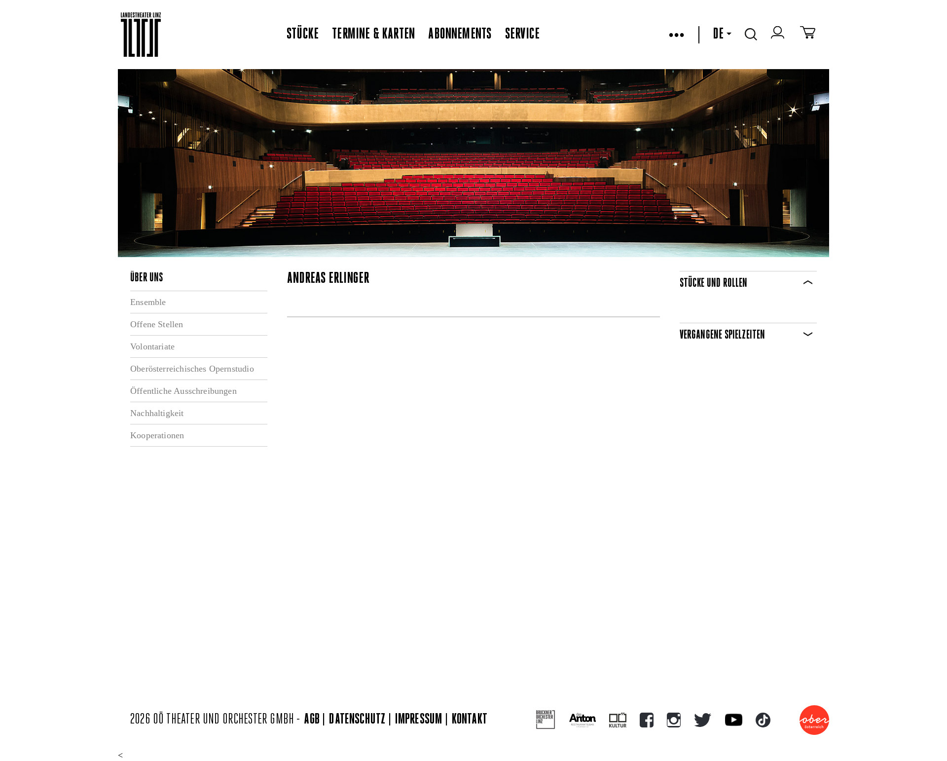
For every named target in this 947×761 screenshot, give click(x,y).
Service (522, 34)
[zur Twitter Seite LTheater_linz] (702, 720)
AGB (312, 719)
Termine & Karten (373, 34)
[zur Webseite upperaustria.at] (814, 720)
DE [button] (718, 34)
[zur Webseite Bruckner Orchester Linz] (546, 720)
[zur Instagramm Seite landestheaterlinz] (674, 720)
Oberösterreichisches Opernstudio (192, 369)
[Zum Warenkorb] (807, 34)
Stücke (303, 34)
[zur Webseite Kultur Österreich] (617, 720)
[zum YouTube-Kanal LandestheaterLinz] (733, 719)
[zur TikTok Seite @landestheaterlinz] (763, 720)
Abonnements (459, 34)
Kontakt (469, 719)
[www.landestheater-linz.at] (140, 35)
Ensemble (148, 302)
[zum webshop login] (779, 34)
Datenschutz (357, 719)
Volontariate (152, 346)
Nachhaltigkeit (157, 413)
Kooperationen (157, 435)
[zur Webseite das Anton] (582, 720)
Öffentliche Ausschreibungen (183, 391)
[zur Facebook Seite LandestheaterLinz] (647, 720)
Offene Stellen (156, 324)
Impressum (418, 719)
